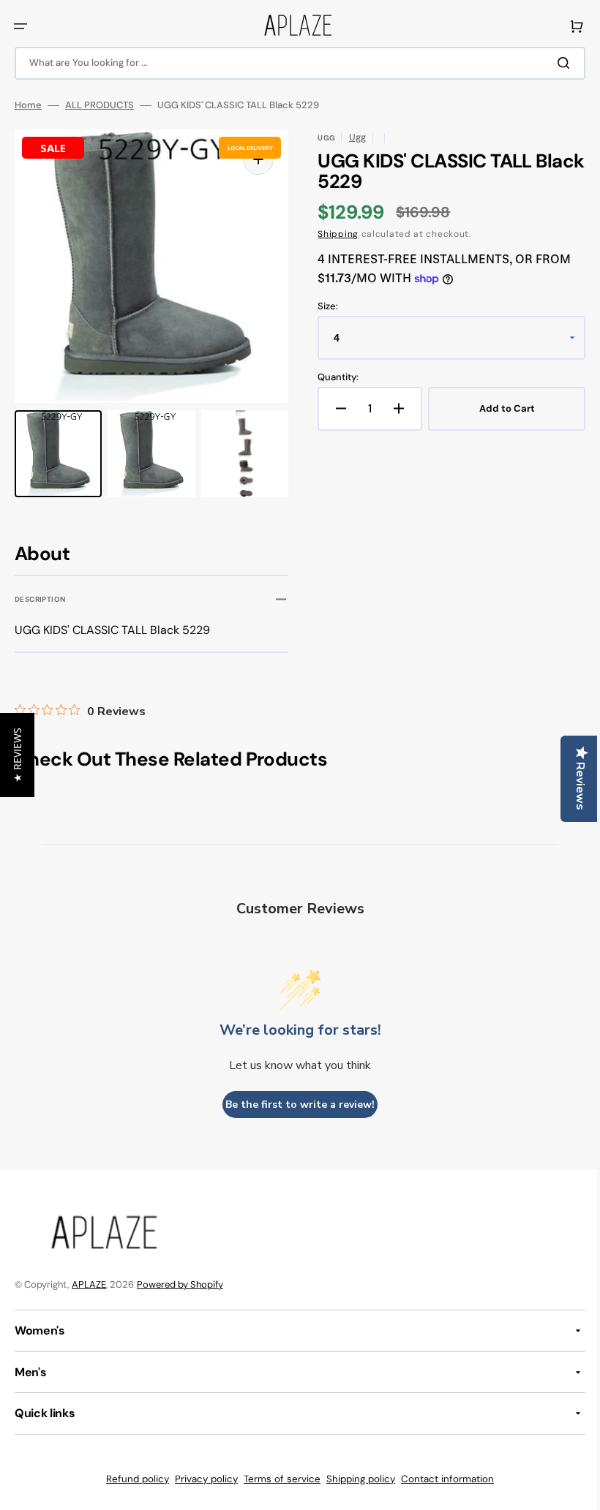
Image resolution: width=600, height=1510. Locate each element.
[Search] (555, 63)
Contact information (442, 1479)
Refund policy (132, 1479)
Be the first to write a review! (295, 1104)
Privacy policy (201, 1479)
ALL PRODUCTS (99, 105)
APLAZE (89, 1284)
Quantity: (332, 377)
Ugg (352, 137)
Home (28, 105)
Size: (322, 306)
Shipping (332, 234)
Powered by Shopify (180, 1284)
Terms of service (277, 1479)
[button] (20, 26)
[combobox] (294, 63)
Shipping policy (355, 1479)
